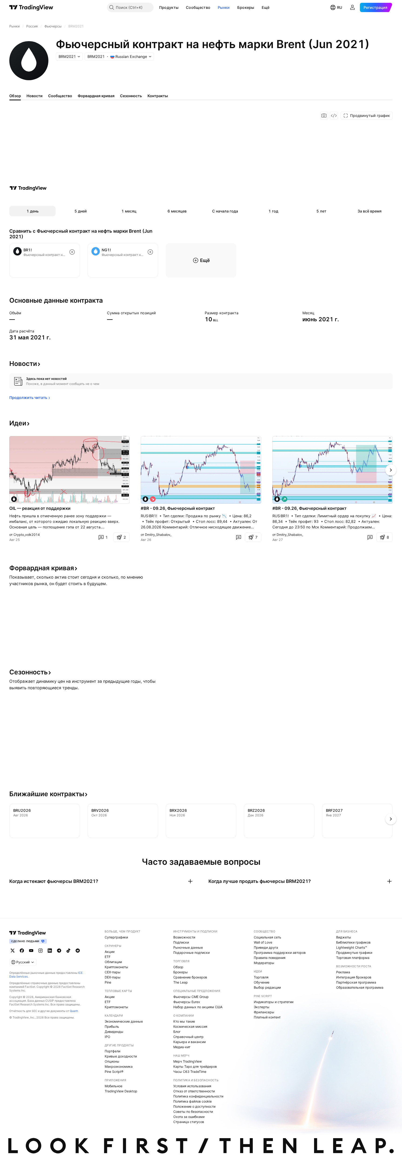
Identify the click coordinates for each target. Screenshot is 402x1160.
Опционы (112, 1061)
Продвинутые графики (354, 953)
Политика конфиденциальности (198, 1096)
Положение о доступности (194, 1106)
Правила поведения (269, 958)
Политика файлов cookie (192, 1101)
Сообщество (198, 7)
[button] (182, 7)
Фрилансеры (264, 1012)
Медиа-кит (181, 1047)
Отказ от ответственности (194, 1091)
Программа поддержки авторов (280, 953)
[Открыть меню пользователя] (352, 7)
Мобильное (113, 1086)
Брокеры (245, 7)
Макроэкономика (119, 1066)
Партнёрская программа (356, 982)
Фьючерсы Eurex (186, 1002)
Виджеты (343, 937)
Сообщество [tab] (60, 95)
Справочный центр (188, 1037)
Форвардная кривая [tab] (96, 95)
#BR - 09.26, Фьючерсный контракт (178, 508)
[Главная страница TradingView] (31, 7)
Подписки (181, 942)
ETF (108, 957)
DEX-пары (113, 977)
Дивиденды (114, 1032)
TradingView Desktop (121, 1091)
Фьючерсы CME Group (191, 997)
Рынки (224, 7)
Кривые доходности (121, 1056)
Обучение (261, 982)
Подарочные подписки (191, 953)
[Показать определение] (24, 313)
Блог (177, 1032)
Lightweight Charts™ (351, 947)
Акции (109, 952)
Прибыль (112, 1026)
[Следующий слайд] (390, 470)
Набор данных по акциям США (197, 1007)
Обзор (178, 967)
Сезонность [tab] (131, 95)
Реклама (343, 972)
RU (339, 7)
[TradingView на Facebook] (22, 950)
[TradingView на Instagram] (40, 950)
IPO (107, 1037)
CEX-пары (113, 972)
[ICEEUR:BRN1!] (14, 499)
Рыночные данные (188, 947)
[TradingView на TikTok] (68, 950)
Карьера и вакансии (189, 1042)
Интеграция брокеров (353, 977)
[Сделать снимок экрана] (324, 115)
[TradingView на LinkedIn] (50, 950)
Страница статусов (188, 1122)
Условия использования (192, 1086)
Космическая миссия (190, 1026)
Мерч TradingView (187, 1061)
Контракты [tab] (157, 95)
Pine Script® (114, 1072)
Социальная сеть (267, 937)
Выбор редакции (267, 987)
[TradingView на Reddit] (77, 950)
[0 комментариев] (238, 537)
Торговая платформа (352, 958)
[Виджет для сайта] (334, 115)
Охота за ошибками (188, 1117)
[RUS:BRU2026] (145, 499)
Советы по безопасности (193, 1112)
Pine (108, 982)
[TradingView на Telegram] (59, 950)
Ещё (266, 7)
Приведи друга (266, 947)
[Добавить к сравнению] (72, 252)
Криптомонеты (116, 967)
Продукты (168, 7)
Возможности (184, 937)
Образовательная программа (359, 987)
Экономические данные (124, 1021)
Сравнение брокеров (190, 977)
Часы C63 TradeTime (189, 1072)
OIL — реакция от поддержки (39, 508)
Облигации (113, 962)
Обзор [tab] (15, 95)
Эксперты (261, 1007)
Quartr (74, 1011)
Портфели (112, 1051)
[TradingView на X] (12, 950)
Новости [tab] (35, 95)
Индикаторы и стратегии (273, 1002)
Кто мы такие (184, 1021)
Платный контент (267, 1017)
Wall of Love (263, 942)
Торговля (261, 977)
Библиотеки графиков (353, 942)
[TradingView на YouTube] (31, 950)
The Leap (180, 982)
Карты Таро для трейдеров (195, 1066)
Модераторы (264, 963)
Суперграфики (116, 937)
